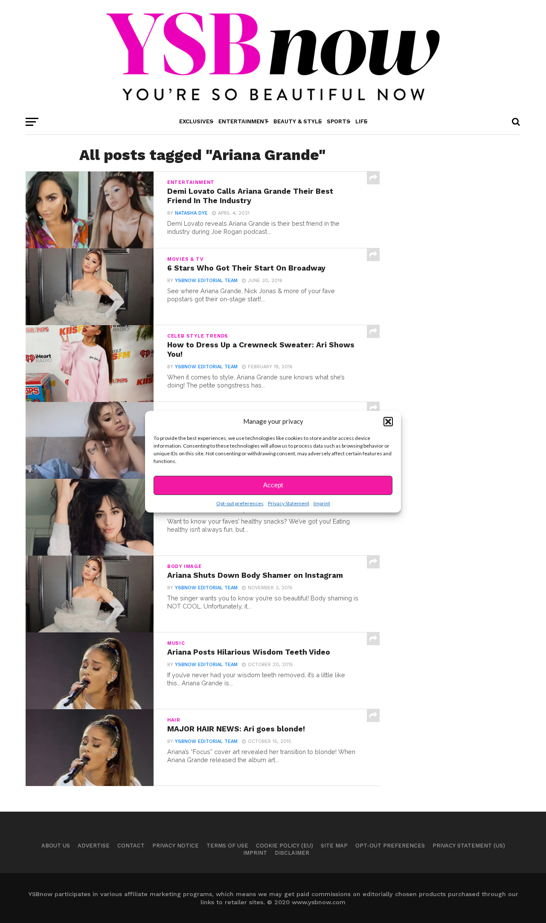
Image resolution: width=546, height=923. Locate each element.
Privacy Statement (288, 503)
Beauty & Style (297, 121)
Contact (131, 845)
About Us (55, 845)
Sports (338, 121)
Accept (273, 485)
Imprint (322, 503)
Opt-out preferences (240, 503)
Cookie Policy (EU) (284, 845)
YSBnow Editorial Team (206, 280)
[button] (388, 421)
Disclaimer (292, 853)
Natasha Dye (191, 213)
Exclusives (196, 121)
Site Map (334, 845)
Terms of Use (227, 845)
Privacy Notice (175, 845)
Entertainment (243, 121)
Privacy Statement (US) (469, 845)
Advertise (94, 845)
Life (361, 121)
